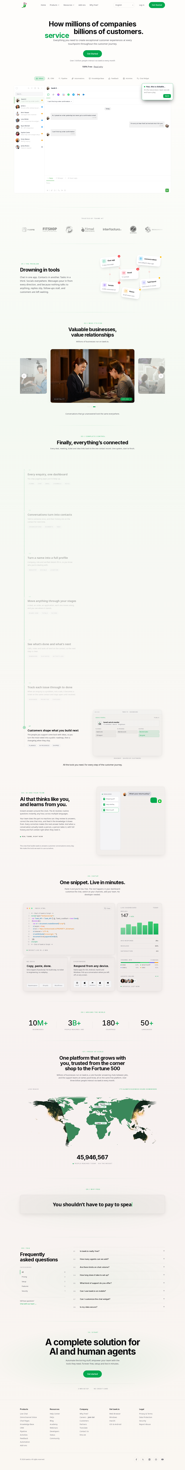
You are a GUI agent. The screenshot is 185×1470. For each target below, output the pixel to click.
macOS (112, 1422)
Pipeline (64, 78)
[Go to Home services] (89, 406)
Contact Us (84, 1432)
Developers (54, 1432)
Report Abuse (145, 1425)
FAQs (52, 1418)
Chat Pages (24, 1422)
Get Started (157, 5)
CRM (52, 78)
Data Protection (145, 1418)
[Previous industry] (24, 375)
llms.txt (83, 1436)
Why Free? (94, 5)
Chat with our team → (28, 1305)
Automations (79, 78)
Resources (68, 5)
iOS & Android (115, 1425)
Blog (52, 1422)
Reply (51, 178)
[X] (142, 1460)
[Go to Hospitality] (94, 406)
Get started (92, 1375)
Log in (141, 5)
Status (52, 1436)
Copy (108, 908)
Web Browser (115, 1415)
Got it (167, 96)
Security (142, 1422)
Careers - (87, 1418)
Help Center (55, 1415)
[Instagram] (155, 1460)
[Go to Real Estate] (91, 406)
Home (43, 5)
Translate (83, 1429)
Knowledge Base (98, 78)
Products (53, 5)
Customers (84, 1422)
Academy (54, 1425)
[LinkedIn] (149, 1460)
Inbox (41, 78)
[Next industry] (160, 375)
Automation (25, 1443)
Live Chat (24, 1415)
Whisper (60, 178)
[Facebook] (136, 1460)
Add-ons (82, 5)
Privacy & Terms (146, 1415)
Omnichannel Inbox (28, 1418)
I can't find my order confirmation (59, 101)
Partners (83, 1425)
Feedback (114, 78)
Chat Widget (144, 78)
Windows (113, 1418)
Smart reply (73, 178)
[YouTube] (162, 1460)
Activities (129, 78)
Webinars (54, 1429)
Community (55, 1439)
